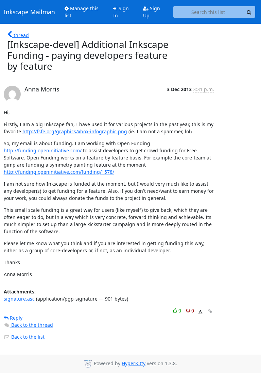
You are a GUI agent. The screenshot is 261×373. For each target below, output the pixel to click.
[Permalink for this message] (210, 311)
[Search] (249, 12)
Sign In (121, 12)
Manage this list (82, 12)
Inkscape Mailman (29, 12)
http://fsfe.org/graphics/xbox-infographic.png (74, 131)
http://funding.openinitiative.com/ (43, 150)
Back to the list (27, 337)
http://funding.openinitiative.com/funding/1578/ (59, 172)
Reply (15, 318)
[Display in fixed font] (200, 311)
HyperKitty (133, 363)
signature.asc (19, 298)
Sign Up (151, 12)
